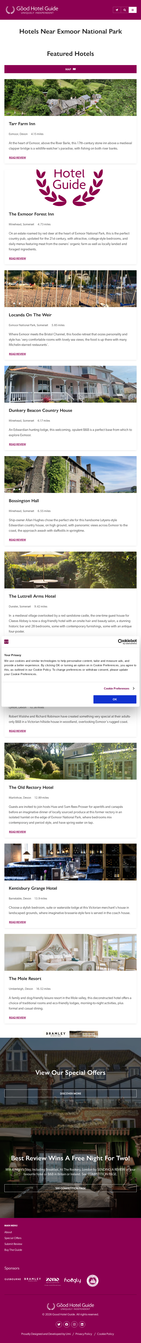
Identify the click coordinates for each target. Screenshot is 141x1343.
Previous (10, 286)
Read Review (17, 157)
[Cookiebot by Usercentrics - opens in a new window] (121, 641)
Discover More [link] (70, 1093)
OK (115, 699)
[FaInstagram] (74, 1324)
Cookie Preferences (116, 688)
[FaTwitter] (59, 1324)
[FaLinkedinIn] (82, 1324)
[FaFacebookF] (67, 1324)
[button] (125, 10)
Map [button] (68, 69)
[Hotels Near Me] (117, 10)
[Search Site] (125, 10)
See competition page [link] (70, 1188)
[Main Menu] (133, 10)
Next (130, 286)
